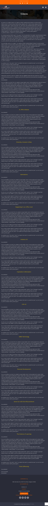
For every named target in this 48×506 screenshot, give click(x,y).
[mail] (28, 498)
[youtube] (25, 498)
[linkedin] (20, 498)
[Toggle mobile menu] (46, 7)
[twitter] (23, 498)
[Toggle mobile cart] (43, 7)
